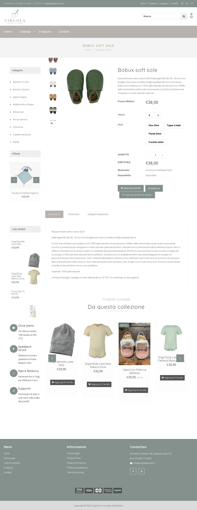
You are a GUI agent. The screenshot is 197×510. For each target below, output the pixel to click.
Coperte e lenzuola (22, 134)
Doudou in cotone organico (25, 193)
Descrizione (54, 214)
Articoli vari (18, 112)
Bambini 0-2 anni (21, 82)
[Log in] (183, 3)
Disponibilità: (124, 175)
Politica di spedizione (77, 467)
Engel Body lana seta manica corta (17, 276)
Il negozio (164, 3)
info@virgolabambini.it (54, 3)
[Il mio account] (188, 3)
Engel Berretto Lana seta (18, 242)
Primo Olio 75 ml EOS (18, 292)
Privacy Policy (74, 458)
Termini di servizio (75, 472)
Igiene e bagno (20, 97)
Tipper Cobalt (174, 125)
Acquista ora (154, 188)
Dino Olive (154, 125)
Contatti (174, 3)
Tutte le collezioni (12, 463)
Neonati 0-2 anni (103, 50)
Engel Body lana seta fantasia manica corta (171, 359)
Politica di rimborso (76, 463)
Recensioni (73, 214)
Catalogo (153, 3)
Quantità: (123, 154)
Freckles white (156, 142)
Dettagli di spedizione (98, 214)
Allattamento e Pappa (23, 104)
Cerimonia (18, 127)
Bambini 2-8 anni (21, 89)
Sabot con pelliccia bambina (134, 371)
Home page (9, 458)
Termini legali (73, 453)
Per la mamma (20, 119)
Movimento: (124, 170)
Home (142, 3)
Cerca (7, 453)
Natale (16, 142)
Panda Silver (155, 133)
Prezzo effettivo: (126, 101)
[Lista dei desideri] (192, 3)
